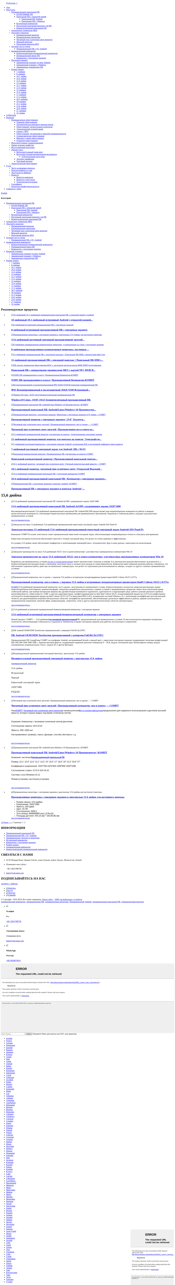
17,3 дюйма (21, 97)
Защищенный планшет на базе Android (33, 62)
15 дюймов (21, 90)
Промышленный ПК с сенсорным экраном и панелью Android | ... (48, 488)
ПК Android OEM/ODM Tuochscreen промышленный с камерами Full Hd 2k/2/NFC (57, 635)
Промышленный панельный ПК (25, 12)
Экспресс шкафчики (25, 159)
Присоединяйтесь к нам (21, 170)
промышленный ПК (35, 902)
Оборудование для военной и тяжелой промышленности (41, 134)
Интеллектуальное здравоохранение (27, 143)
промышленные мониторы (57, 902)
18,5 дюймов (22, 99)
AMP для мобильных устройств (68, 899)
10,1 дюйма (21, 76)
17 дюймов (21, 95)
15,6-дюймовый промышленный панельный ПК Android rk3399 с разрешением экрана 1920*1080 (66, 506)
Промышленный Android (80, 902)
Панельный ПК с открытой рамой (31, 17)
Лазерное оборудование (26, 122)
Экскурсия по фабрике (21, 173)
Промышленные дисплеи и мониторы (22, 838)
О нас (8, 166)
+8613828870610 (13, 960)
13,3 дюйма (21, 88)
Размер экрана (17, 69)
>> (11, 822)
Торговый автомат (24, 161)
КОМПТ (15, 587)
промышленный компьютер (23, 51)
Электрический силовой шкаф (29, 129)
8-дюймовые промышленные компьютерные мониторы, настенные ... (50, 349)
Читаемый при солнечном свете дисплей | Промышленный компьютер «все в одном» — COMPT (65, 705)
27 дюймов (21, 111)
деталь (27, 520)
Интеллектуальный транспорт (29, 152)
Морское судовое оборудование (30, 138)
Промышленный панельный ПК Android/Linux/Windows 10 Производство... (53, 409)
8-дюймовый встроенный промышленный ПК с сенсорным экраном (49, 329)
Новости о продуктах (25, 180)
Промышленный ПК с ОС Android (31, 49)
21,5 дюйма (21, 104)
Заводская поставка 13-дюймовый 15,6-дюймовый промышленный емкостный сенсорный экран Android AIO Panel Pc (77, 529)
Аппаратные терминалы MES (24, 30)
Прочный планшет (19, 60)
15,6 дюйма (21, 92)
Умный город (17, 150)
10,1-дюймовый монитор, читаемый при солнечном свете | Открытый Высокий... (56, 469)
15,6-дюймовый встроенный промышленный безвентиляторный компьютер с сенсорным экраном (66, 614)
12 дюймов (21, 83)
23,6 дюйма (21, 106)
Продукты (10, 10)
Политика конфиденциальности (25, 186)
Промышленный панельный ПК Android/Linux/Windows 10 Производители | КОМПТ (59, 752)
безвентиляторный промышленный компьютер (37, 53)
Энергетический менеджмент (24, 163)
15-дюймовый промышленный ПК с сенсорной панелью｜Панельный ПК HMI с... (57, 360)
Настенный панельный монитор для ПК (34, 26)
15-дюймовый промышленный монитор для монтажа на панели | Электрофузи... (56, 439)
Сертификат (16, 184)
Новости (15, 175)
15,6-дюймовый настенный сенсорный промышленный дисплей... (47, 339)
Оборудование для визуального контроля (34, 127)
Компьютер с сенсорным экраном (31, 58)
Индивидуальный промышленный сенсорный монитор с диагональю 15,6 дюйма (56, 658)
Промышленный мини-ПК (28, 56)
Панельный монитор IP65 (27, 44)
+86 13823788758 (13, 921)
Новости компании (24, 177)
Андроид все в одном (20, 46)
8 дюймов (20, 74)
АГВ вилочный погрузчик (33, 157)
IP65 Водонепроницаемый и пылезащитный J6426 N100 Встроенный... (50, 390)
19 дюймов (21, 101)
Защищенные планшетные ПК (29, 67)
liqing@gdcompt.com (15, 873)
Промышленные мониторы (28, 37)
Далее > (6, 822)
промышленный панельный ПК (106, 902)
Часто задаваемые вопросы (23, 168)
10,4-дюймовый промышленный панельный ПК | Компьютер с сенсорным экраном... (58, 478)
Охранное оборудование (27, 141)
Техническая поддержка (26, 182)
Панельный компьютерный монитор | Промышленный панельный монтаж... (54, 459)
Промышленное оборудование (24, 120)
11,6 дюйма (21, 81)
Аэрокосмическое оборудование (30, 136)
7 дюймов (20, 72)
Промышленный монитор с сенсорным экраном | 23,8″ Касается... (48, 419)
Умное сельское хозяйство (22, 145)
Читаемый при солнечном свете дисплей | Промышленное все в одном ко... (52, 429)
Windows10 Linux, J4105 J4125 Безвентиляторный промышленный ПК (51, 399)
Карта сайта (47, 899)
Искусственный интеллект (23, 147)
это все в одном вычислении (60, 562)
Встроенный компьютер (27, 23)
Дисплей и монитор (20, 33)
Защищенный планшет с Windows (31, 65)
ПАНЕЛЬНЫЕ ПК (24, 14)
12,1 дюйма (21, 85)
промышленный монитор (132, 902)
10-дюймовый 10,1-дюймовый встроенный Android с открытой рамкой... (52, 320)
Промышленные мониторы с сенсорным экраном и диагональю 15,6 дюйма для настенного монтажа (67, 797)
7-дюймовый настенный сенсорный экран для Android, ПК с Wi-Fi (48, 449)
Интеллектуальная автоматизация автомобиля (36, 154)
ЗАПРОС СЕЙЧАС (9, 884)
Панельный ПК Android (32, 19)
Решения (10, 118)
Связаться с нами (13, 189)
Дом (8, 7)
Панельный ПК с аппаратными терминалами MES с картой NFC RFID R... (53, 370)
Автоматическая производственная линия (34, 124)
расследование (17, 520)
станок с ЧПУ (22, 131)
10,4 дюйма (21, 79)
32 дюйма (20, 113)
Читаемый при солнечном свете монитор (34, 40)
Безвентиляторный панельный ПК (31, 28)
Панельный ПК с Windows (33, 21)
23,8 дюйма (21, 108)
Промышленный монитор (27, 35)
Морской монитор (24, 42)
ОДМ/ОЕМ (11, 115)
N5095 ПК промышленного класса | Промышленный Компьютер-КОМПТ (52, 380)
